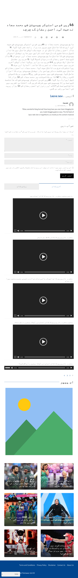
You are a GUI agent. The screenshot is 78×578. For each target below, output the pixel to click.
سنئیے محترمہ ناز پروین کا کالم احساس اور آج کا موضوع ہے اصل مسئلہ (43, 322)
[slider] (45, 230)
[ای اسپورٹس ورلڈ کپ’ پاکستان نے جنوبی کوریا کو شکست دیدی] (20, 530)
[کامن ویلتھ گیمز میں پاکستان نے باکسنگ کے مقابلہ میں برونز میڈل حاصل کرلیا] (57, 530)
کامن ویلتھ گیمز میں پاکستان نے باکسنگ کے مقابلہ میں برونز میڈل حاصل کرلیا (59, 549)
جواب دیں (71, 118)
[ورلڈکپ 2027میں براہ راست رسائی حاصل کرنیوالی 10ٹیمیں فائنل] (20, 494)
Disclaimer (52, 565)
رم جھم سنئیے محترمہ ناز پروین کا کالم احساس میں (51, 196)
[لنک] (39, 421)
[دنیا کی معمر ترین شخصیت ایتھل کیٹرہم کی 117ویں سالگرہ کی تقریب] (57, 464)
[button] (43, 215)
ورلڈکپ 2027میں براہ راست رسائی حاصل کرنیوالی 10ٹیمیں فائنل (21, 520)
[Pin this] (41, 37)
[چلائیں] (71, 231)
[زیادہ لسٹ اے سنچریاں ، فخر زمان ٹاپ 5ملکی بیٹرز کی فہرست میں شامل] (20, 464)
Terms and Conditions (27, 565)
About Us (70, 565)
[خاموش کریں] (18, 231)
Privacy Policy (41, 565)
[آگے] (64, 376)
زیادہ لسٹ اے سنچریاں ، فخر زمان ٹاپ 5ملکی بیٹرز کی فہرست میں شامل (21, 483)
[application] (43, 215)
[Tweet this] (51, 37)
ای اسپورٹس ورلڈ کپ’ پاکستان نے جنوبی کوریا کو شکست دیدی (21, 551)
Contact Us (61, 565)
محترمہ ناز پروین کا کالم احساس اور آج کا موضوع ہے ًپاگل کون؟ (46, 363)
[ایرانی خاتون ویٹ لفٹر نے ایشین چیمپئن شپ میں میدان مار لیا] (57, 494)
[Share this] (56, 37)
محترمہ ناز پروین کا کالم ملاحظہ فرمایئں (55, 237)
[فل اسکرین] (15, 231)
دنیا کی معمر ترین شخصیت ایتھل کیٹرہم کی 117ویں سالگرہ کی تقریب (58, 483)
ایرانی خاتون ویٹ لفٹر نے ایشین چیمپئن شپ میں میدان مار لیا (57, 520)
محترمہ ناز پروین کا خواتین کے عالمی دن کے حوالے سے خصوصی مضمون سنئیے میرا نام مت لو (39, 279)
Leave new (56, 96)
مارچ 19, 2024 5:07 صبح (61, 105)
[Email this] (62, 37)
